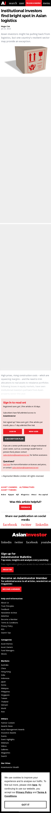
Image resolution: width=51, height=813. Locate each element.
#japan (11, 494)
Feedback (25, 507)
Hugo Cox (5, 26)
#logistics (25, 494)
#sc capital (43, 494)
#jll (17, 494)
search (13, 3)
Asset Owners (9, 487)
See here (6, 464)
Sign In (12, 431)
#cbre (3, 494)
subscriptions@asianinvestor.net (16, 455)
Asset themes (8, 490)
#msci (33, 494)
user (21, 3)
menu (46, 3)
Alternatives (26, 487)
